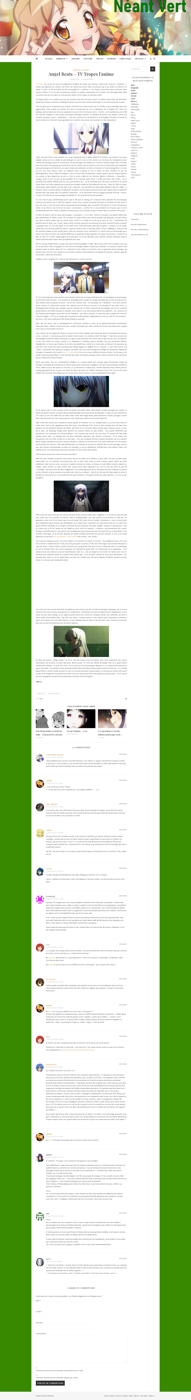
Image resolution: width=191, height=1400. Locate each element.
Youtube (88, 59)
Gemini (49, 781)
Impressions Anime (54, 693)
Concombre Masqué (55, 755)
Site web (39, 1322)
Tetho (49, 869)
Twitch (99, 59)
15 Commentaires (87, 79)
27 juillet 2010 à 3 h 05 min (54, 757)
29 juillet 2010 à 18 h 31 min (54, 1216)
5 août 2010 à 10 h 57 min (54, 1261)
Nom (38, 1300)
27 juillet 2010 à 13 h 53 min (54, 871)
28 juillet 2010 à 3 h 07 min (54, 1067)
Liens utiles (125, 59)
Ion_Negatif (51, 1064)
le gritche (51, 957)
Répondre (123, 754)
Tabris (49, 830)
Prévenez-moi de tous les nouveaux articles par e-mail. (57, 1377)
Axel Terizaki (51, 804)
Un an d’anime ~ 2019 (77, 731)
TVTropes (40, 84)
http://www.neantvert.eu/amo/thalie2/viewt (77, 1050)
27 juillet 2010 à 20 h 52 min (54, 982)
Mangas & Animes (81, 70)
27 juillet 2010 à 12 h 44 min (54, 833)
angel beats (41, 693)
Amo (41, 699)
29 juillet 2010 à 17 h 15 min (54, 1157)
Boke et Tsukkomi (69, 352)
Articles (139, 59)
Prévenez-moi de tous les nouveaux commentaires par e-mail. (59, 1370)
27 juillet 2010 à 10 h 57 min (54, 807)
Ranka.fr (60, 59)
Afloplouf (50, 979)
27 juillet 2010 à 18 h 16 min (54, 899)
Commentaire (41, 1333)
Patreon (111, 59)
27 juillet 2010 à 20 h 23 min (54, 947)
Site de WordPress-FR (139, 234)
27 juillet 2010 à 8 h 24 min (54, 783)
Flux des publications (139, 224)
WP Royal (50, 1396)
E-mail (39, 1311)
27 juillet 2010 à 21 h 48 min (54, 1008)
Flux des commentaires (140, 229)
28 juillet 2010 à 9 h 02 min (54, 1136)
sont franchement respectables (65, 536)
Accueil (49, 59)
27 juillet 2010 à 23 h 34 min (54, 1039)
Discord (76, 59)
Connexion (135, 219)
